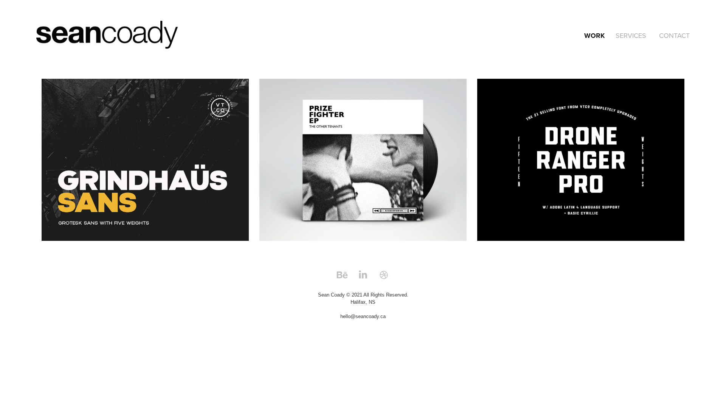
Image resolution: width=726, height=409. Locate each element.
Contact (674, 35)
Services (631, 35)
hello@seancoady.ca (363, 316)
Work (594, 36)
